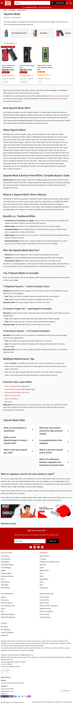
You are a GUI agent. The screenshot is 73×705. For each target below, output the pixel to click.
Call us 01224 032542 (7, 688)
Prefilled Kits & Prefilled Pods (49, 562)
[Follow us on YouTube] (42, 547)
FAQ (2, 611)
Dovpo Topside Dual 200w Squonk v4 (8, 66)
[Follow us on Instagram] (38, 547)
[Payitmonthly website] (29, 697)
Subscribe (52, 541)
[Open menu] (2, 3)
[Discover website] (26, 697)
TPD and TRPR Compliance (49, 606)
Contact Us (58, 500)
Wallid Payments (45, 608)
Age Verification (45, 617)
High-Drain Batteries (11, 399)
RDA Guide (8, 402)
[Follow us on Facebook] (31, 547)
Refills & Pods (44, 570)
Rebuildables (44, 579)
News (3, 579)
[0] (71, 3)
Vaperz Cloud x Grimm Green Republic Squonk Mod (44, 67)
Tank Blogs (4, 585)
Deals (41, 582)
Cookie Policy (44, 600)
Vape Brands (5, 562)
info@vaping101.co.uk (7, 691)
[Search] (52, 3)
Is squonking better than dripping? (50, 441)
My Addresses (5, 629)
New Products (44, 556)
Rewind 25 (4, 635)
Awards (3, 597)
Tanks (42, 567)
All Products (5, 556)
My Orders (4, 626)
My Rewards (60, 3)
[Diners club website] (22, 697)
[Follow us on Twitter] (34, 547)
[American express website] (9, 697)
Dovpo (54, 96)
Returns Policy (44, 603)
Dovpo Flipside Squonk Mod (27, 66)
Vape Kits (43, 565)
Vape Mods (12, 10)
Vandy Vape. (64, 96)
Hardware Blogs (6, 573)
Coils (41, 573)
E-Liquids (43, 559)
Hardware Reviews (7, 576)
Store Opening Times (8, 606)
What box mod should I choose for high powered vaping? (51, 431)
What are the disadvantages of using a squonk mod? (15, 440)
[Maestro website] (15, 697)
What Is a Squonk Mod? (13, 386)
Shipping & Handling (8, 614)
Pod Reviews (5, 582)
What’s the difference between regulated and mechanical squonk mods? (51, 462)
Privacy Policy (44, 597)
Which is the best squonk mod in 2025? (51, 451)
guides (62, 481)
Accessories (44, 588)
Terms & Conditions (46, 611)
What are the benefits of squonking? (15, 429)
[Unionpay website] (12, 697)
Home (5, 10)
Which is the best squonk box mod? (15, 451)
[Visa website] (2, 697)
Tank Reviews (5, 588)
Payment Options (6, 603)
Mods (41, 576)
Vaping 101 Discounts (8, 617)
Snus (41, 585)
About (3, 608)
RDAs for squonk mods (12, 395)
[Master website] (5, 697)
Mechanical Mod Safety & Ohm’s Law (17, 392)
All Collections (6, 559)
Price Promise (44, 614)
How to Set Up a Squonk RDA (15, 389)
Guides (3, 570)
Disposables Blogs (7, 565)
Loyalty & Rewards (7, 632)
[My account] (67, 3)
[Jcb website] (19, 697)
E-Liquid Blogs (6, 567)
